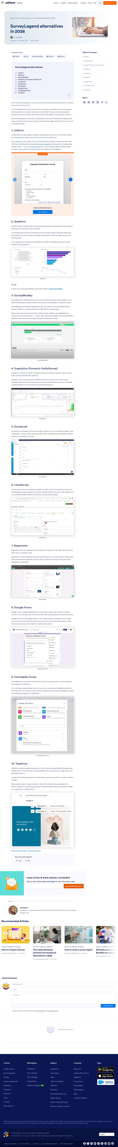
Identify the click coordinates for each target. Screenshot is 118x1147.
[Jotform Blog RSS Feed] (106, 102)
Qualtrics (21, 75)
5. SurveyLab (86, 69)
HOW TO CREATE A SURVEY (11, 947)
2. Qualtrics (86, 57)
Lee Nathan (18, 37)
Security (35, 1144)
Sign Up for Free (110, 3)
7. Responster (86, 77)
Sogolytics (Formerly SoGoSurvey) (30, 79)
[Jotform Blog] (98, 1143)
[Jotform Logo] (8, 2)
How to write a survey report (78, 949)
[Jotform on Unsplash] (112, 1143)
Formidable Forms (24, 90)
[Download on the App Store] (105, 1075)
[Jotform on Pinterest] (105, 1143)
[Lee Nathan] (11, 37)
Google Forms (23, 88)
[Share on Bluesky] (102, 102)
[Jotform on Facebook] (84, 1143)
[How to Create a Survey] (15, 934)
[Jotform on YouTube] (109, 1143)
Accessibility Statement (49, 1144)
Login (100, 3)
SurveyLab (21, 81)
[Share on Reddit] (97, 102)
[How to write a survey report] (79, 934)
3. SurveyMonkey (88, 61)
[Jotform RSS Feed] (102, 1143)
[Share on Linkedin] (93, 102)
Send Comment (108, 1006)
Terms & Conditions (10, 1144)
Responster (22, 86)
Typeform (21, 92)
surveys (18, 141)
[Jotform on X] (88, 1143)
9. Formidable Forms (88, 86)
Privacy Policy (41, 1011)
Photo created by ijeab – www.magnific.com (26, 851)
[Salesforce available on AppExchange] (105, 1082)
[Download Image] (71, 274)
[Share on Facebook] (89, 102)
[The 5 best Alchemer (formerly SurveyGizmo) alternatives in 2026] (47, 934)
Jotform (21, 73)
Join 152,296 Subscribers (73, 886)
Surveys (19, 3)
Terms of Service (51, 1011)
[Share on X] (84, 102)
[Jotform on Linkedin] (91, 1143)
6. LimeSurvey (87, 73)
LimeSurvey (22, 84)
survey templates (44, 144)
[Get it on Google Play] (105, 1069)
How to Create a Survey (13, 949)
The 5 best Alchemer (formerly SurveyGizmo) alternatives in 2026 (44, 952)
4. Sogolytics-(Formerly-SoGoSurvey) (93, 65)
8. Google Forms (87, 81)
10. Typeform (86, 90)
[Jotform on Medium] (95, 1143)
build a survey (35, 147)
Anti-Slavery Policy (66, 1144)
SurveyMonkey (23, 77)
